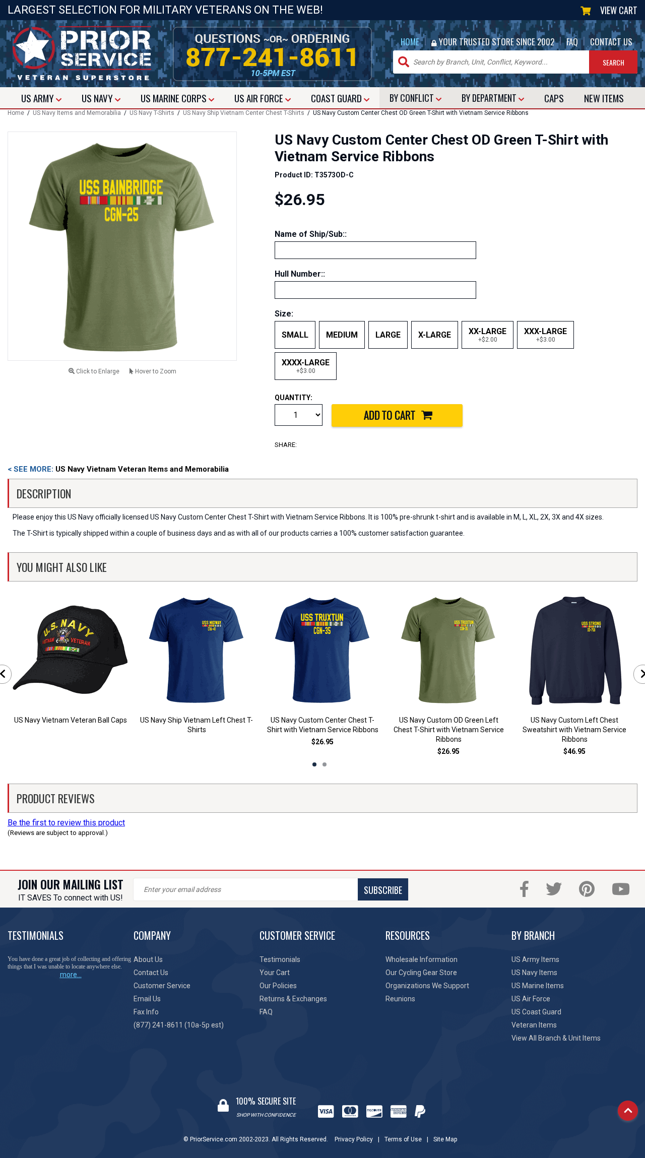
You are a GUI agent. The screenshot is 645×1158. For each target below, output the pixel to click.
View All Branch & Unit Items (556, 1038)
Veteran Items (534, 1025)
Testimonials (280, 959)
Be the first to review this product (66, 822)
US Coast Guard (536, 1012)
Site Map (445, 1139)
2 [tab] (324, 764)
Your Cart (275, 973)
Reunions (400, 999)
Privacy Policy (354, 1139)
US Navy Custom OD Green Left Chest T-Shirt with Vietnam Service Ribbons (449, 729)
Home (16, 112)
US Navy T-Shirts (152, 112)
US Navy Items (534, 973)
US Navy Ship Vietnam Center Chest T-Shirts (243, 112)
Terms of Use (403, 1139)
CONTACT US (611, 41)
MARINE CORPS (175, 98)
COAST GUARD (337, 98)
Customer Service (162, 986)
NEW (604, 98)
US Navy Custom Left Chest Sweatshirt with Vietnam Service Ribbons (574, 729)
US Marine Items (537, 986)
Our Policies (278, 986)
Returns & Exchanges (293, 999)
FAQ (572, 41)
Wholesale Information (421, 959)
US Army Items (535, 959)
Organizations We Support (427, 986)
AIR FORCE (259, 98)
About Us (148, 959)
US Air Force (530, 999)
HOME (410, 41)
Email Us (147, 999)
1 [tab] (314, 764)
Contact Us (151, 973)
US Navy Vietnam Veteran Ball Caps (70, 720)
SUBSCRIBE (383, 889)
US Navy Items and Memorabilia (77, 112)
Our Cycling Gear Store (421, 973)
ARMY (38, 98)
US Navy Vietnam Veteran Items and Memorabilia (118, 469)
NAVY (98, 98)
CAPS (554, 98)
